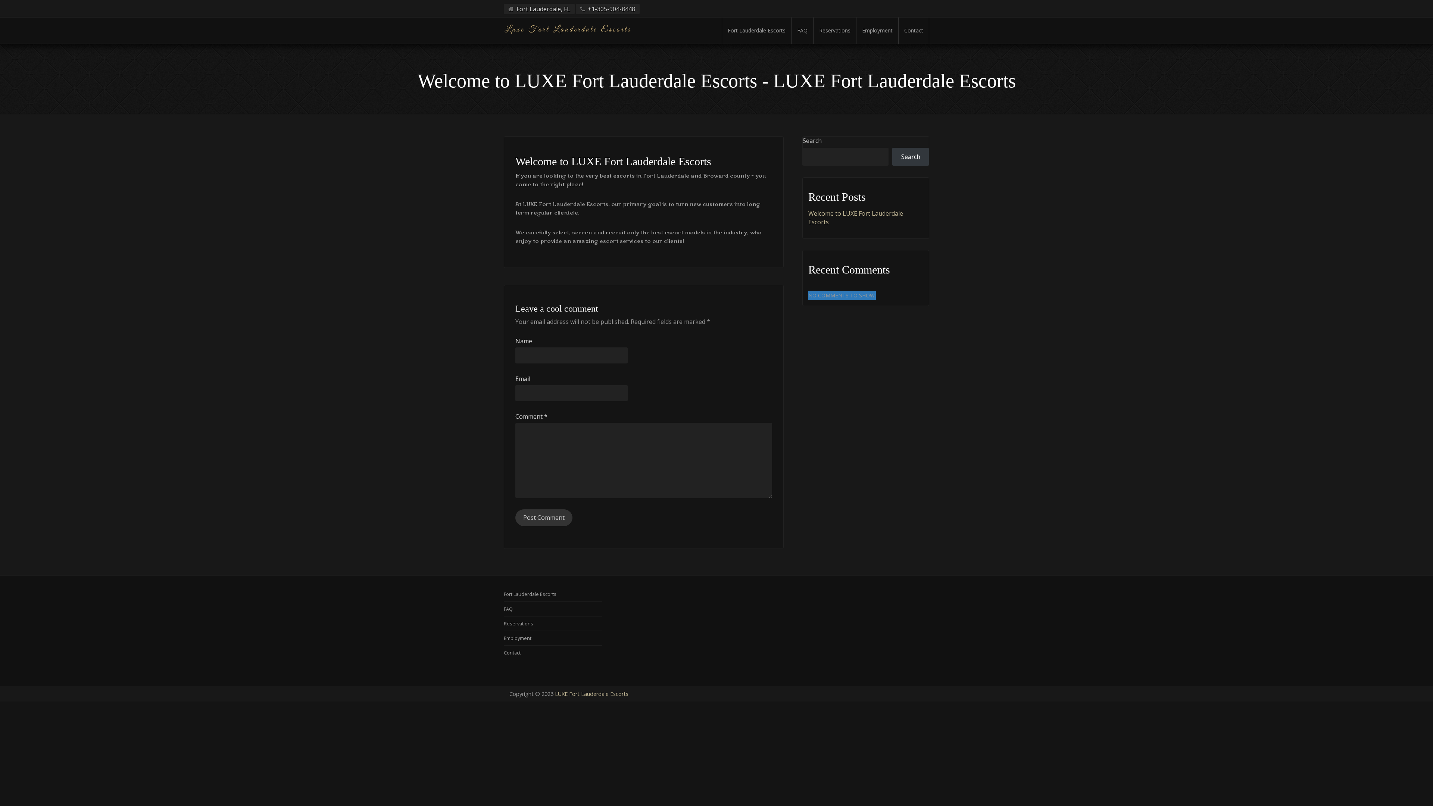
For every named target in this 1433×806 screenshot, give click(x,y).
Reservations (834, 30)
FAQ (802, 30)
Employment (877, 30)
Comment (531, 416)
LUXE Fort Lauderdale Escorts (591, 693)
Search (812, 141)
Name (523, 341)
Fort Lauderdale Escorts (757, 30)
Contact (913, 30)
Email (522, 379)
